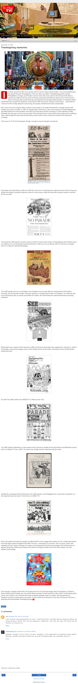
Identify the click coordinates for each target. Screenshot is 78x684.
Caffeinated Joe (11, 631)
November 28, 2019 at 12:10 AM (18, 616)
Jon (7, 616)
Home (39, 675)
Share (3, 606)
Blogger (42, 682)
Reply (7, 625)
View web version (39, 678)
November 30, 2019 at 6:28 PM (25, 631)
